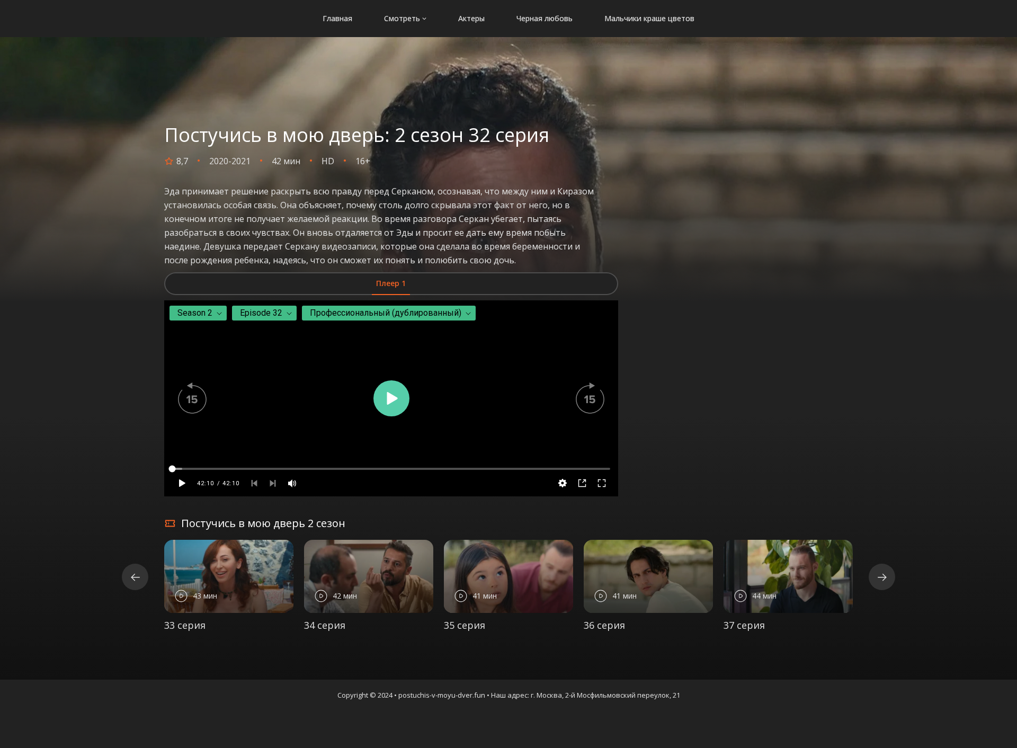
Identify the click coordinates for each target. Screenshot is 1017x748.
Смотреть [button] (402, 18)
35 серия (464, 625)
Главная (337, 18)
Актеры (471, 18)
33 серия (185, 625)
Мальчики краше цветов (649, 18)
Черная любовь (544, 18)
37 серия (744, 625)
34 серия (324, 625)
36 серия (604, 625)
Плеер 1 (391, 283)
